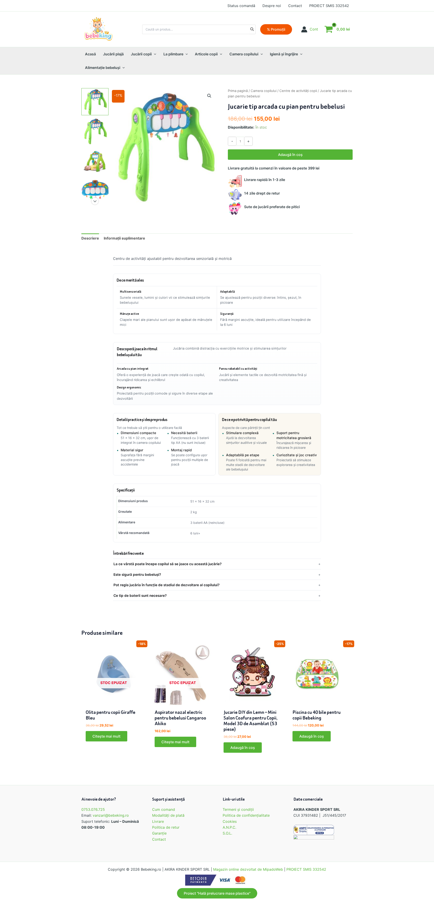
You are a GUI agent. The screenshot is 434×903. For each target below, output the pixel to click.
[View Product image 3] (94, 160)
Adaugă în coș (290, 154)
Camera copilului (263, 91)
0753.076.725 (93, 809)
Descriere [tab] (90, 238)
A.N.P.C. (229, 827)
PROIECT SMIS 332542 (306, 869)
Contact (159, 839)
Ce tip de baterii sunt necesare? (140, 595)
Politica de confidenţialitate (246, 815)
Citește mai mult (106, 736)
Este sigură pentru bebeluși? (137, 574)
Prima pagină (238, 91)
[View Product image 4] (94, 190)
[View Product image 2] (94, 131)
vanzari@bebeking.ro (111, 815)
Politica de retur (165, 827)
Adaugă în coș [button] (242, 747)
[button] (276, 29)
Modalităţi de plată (168, 815)
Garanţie (159, 833)
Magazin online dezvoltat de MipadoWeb (248, 869)
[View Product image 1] (94, 101)
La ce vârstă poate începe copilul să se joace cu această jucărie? (167, 564)
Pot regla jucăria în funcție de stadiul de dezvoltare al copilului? (166, 585)
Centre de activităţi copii (298, 91)
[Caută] (252, 29)
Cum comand (163, 809)
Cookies (230, 821)
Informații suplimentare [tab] (124, 238)
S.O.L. (227, 833)
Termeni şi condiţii (238, 809)
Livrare (158, 821)
